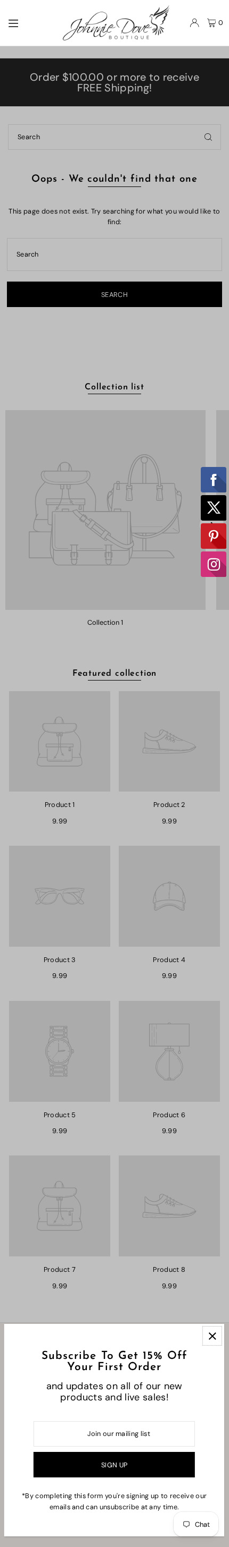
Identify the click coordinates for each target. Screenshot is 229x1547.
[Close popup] (212, 1336)
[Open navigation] (30, 22)
